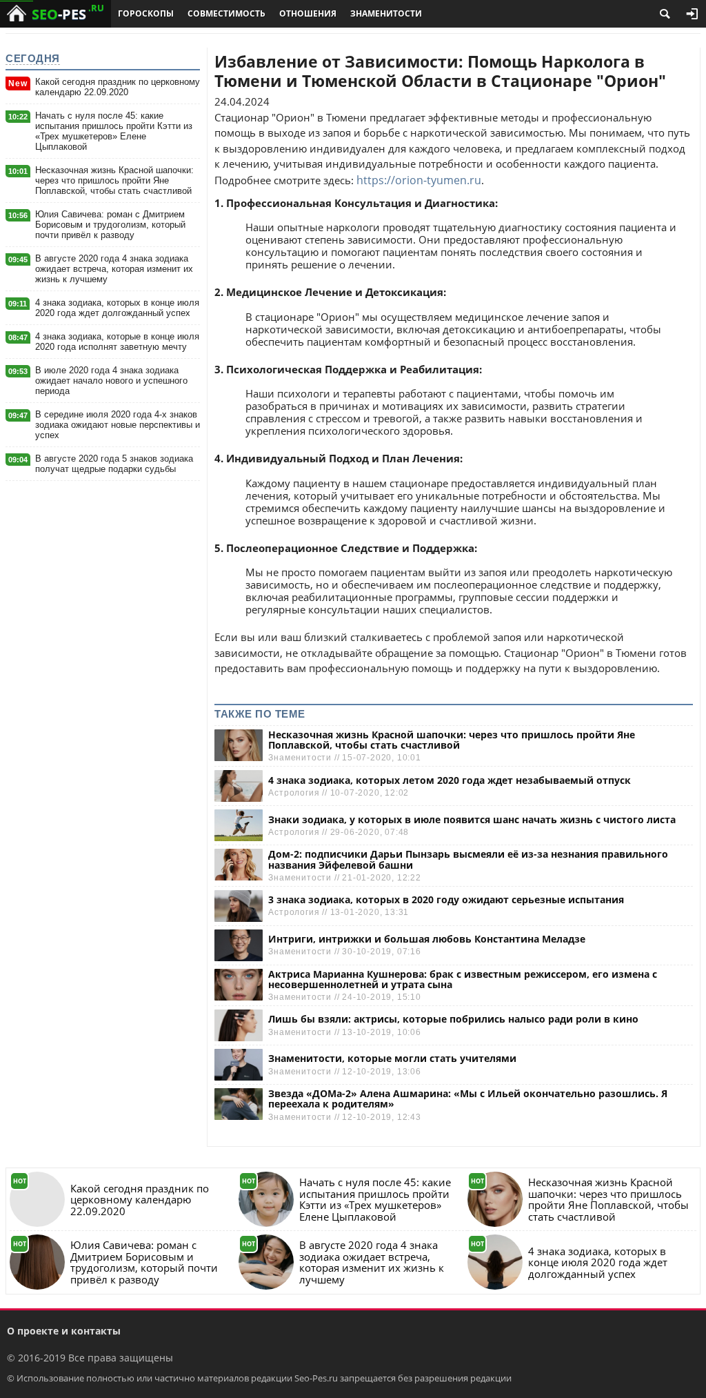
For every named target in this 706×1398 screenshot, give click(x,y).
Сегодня (33, 58)
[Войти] (692, 14)
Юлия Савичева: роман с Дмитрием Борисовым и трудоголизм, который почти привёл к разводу (110, 224)
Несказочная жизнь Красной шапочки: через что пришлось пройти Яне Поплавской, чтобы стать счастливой (114, 180)
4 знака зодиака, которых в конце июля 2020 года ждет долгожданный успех (117, 307)
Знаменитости (386, 13)
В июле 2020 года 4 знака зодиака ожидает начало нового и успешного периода (111, 380)
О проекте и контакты (64, 1330)
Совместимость (226, 13)
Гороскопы (146, 13)
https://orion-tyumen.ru (418, 180)
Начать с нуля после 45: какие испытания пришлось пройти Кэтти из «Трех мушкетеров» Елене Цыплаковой (113, 131)
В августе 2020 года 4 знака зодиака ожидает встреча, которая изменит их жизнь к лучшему (114, 268)
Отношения (307, 13)
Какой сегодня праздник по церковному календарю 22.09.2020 (117, 87)
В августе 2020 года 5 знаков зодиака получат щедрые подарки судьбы (114, 463)
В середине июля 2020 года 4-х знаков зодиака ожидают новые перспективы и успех (117, 424)
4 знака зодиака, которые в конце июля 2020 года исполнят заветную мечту (117, 341)
